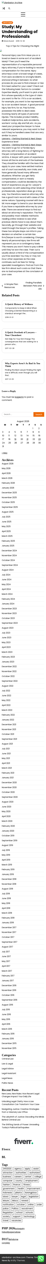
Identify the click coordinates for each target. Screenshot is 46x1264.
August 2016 (7, 1004)
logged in (19, 397)
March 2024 (7, 594)
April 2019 (6, 859)
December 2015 (9, 1043)
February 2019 (8, 869)
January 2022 (8, 719)
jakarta (18, 1192)
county (19, 1180)
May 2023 (6, 642)
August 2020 (7, 801)
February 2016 (8, 1033)
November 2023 (9, 613)
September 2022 (10, 681)
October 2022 (8, 676)
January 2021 (8, 777)
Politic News (7, 1083)
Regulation (8, 1212)
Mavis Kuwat (9, 41)
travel (5, 1220)
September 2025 (10, 507)
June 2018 (6, 898)
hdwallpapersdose (11, 1232)
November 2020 (9, 787)
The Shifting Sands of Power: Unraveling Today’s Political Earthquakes (20, 1126)
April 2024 (6, 589)
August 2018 (7, 888)
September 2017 (9, 942)
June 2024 (6, 579)
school (19, 1212)
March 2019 (7, 864)
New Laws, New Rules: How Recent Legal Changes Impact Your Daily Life (20, 1095)
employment (31, 1180)
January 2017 (8, 980)
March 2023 (7, 652)
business (7, 1176)
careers (18, 1176)
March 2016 (7, 1029)
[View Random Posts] (4, 8)
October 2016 (8, 995)
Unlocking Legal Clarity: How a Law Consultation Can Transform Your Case (20, 1103)
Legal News (7, 1078)
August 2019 (7, 845)
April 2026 (6, 473)
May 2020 (6, 811)
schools (29, 1212)
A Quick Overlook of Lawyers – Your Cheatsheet (20, 333)
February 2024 (8, 599)
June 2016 (6, 1014)
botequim (20, 1228)
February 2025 (8, 541)
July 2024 (6, 574)
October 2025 (8, 502)
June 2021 (6, 753)
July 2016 (6, 1009)
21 (27, 439)
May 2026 (6, 468)
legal (23, 1196)
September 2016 (9, 1000)
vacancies (16, 1220)
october (21, 1204)
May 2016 (6, 1019)
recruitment (27, 1208)
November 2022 (9, 671)
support (17, 1216)
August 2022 (7, 686)
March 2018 (7, 913)
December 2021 (9, 724)
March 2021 (7, 768)
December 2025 (9, 492)
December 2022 (9, 666)
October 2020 (8, 792)
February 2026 (8, 483)
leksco (15, 1200)
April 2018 (6, 908)
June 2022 (6, 695)
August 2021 (7, 743)
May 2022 (6, 700)
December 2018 (9, 879)
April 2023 (6, 647)
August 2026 (7, 463)
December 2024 (9, 550)
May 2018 (6, 903)
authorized (34, 1172)
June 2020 (6, 806)
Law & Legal (7, 23)
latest (6, 1196)
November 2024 (9, 555)
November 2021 (9, 729)
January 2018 (8, 922)
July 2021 (6, 748)
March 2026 (7, 478)
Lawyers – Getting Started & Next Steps (22, 138)
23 (39, 439)
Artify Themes (18, 1260)
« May (4, 452)
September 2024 (10, 565)
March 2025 (7, 536)
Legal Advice (8, 1068)
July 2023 (6, 632)
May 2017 (6, 961)
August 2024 (8, 570)
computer (7, 1180)
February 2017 (8, 975)
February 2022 (8, 714)
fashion (6, 1184)
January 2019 (8, 874)
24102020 (7, 1168)
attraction (8, 1172)
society (6, 1216)
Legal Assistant (9, 1073)
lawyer (15, 1196)
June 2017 (6, 956)
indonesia (7, 1192)
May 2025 (6, 526)
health (21, 1188)
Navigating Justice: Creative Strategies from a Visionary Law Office (20, 1110)
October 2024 (8, 560)
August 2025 (8, 512)
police (6, 1208)
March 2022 (7, 710)
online (31, 1204)
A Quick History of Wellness (19, 304)
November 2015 (9, 1048)
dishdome (13, 1239)
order (39, 1204)
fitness (26, 1184)
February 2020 (8, 826)
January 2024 (8, 603)
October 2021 (8, 734)
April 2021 (6, 763)
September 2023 (10, 623)
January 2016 (8, 1038)
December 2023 (9, 608)
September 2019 (9, 840)
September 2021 (9, 739)
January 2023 (8, 661)
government (9, 1188)
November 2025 (9, 497)
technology (29, 1216)
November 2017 (9, 932)
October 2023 (8, 618)
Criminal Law (8, 1058)
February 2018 (8, 917)
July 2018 (6, 893)
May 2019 (6, 855)
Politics (15, 1208)
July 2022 (6, 690)
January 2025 (8, 545)
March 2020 (7, 821)
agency (18, 1168)
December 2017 (9, 927)
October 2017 (8, 937)
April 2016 (6, 1024)
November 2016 (9, 990)
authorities (21, 1172)
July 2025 (6, 516)
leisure (6, 1200)
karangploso (31, 1192)
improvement (33, 1188)
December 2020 (9, 782)
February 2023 (8, 656)
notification (8, 1204)
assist (36, 1168)
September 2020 (10, 797)
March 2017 (7, 971)
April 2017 (6, 966)
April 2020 (6, 816)
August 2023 (7, 628)
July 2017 (6, 951)
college (37, 1176)
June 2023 (6, 637)
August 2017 (7, 946)
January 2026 (8, 487)
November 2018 (9, 884)
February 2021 (8, 772)
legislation (34, 1196)
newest (24, 1200)
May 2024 (6, 584)
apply (27, 1168)
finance (16, 1184)
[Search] (9, 8)
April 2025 (6, 531)
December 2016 (9, 985)
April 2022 (6, 705)
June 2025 (6, 521)
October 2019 (8, 835)
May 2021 (6, 758)
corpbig (6, 1242)
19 (15, 439)
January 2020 (8, 831)
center (28, 1176)
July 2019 (6, 850)
